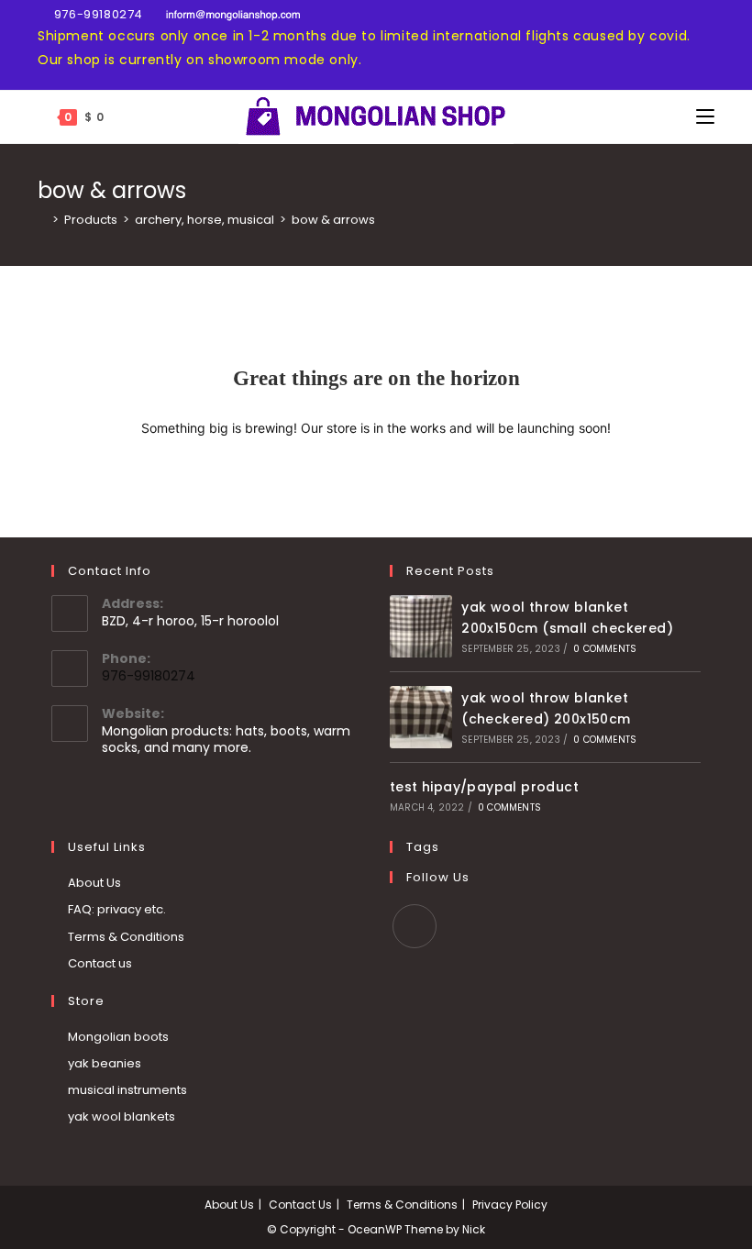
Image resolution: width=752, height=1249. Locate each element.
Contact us (100, 963)
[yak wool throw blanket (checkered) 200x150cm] (421, 717)
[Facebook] (415, 926)
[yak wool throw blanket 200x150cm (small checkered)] (421, 626)
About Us (94, 882)
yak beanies (104, 1063)
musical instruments (127, 1090)
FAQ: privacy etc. (117, 909)
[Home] (42, 219)
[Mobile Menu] (705, 117)
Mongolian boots (118, 1036)
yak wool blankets (121, 1116)
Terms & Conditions (126, 936)
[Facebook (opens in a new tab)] (45, 47)
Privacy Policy (509, 1204)
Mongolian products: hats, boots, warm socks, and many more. (226, 739)
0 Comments (604, 649)
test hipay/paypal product (484, 787)
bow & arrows (333, 219)
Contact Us (300, 1204)
